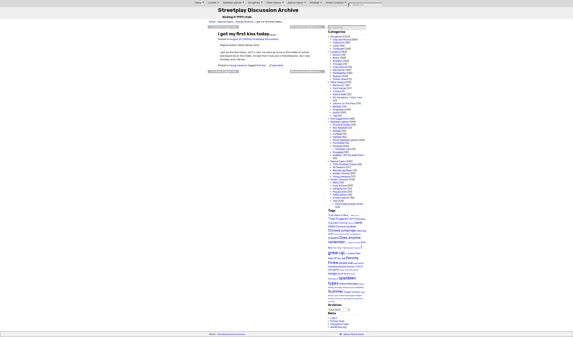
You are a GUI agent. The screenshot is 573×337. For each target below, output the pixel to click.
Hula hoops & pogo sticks (349, 203)
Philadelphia (339, 73)
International (340, 67)
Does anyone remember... (344, 240)
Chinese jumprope (342, 230)
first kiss (261, 65)
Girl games (254, 2)
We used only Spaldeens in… (307, 27)
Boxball (337, 130)
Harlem (357, 248)
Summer (335, 291)
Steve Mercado (348, 283)
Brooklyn (338, 61)
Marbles (337, 106)
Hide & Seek (339, 94)
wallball (342, 295)
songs (332, 273)
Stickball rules (343, 149)
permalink (277, 65)
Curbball (337, 133)
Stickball (314, 2)
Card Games (339, 88)
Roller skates (340, 194)
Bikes (336, 182)
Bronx (336, 57)
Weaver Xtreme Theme (354, 334)
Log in (333, 318)
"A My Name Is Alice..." (339, 215)
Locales (212, 2)
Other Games (273, 2)
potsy (361, 263)
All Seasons (339, 167)
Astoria (351, 223)
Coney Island (338, 234)
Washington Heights (354, 295)
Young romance (244, 21)
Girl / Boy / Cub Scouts (343, 248)
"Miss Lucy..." (355, 215)
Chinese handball (346, 226)
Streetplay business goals (344, 288)
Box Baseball (340, 127)
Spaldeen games (232, 2)
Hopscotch (339, 42)
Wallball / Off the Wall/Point (348, 155)
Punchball (338, 143)
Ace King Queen (342, 124)
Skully (336, 112)
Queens (337, 76)
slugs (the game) (351, 270)
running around (337, 266)
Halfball (337, 137)
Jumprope (338, 48)
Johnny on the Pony (344, 103)
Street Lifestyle (335, 2)
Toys (335, 200)
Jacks (336, 45)
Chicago (337, 64)
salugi (341, 270)
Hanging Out (340, 188)
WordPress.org (338, 327)
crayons (333, 238)
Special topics (295, 2)
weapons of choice (335, 299)
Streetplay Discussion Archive (258, 10)
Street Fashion (341, 197)
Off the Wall (339, 258)
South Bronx (344, 274)
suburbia (359, 287)
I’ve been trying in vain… (223, 27)
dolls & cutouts (354, 243)
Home (198, 2)
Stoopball (338, 152)
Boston (337, 54)
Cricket (337, 91)
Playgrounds (340, 191)
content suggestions (352, 234)
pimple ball (346, 263)
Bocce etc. (339, 85)
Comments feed (339, 324)
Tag (335, 115)
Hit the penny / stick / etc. (348, 97)
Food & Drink (340, 185)
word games (349, 298)
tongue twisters (352, 292)
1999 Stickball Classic (345, 164)
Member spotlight (342, 170)
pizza (355, 263)
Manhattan (339, 70)
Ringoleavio (339, 109)
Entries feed (337, 321)
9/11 (352, 219)
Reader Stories (341, 173)
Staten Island (340, 79)
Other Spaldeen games (345, 140)
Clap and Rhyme (342, 39)
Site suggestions (339, 118)
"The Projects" (338, 219)
